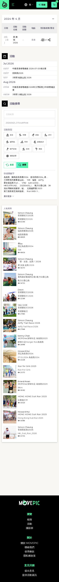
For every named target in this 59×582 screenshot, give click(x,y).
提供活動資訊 (29, 575)
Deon (21, 289)
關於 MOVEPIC (29, 543)
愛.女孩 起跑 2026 (26, 265)
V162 (24, 183)
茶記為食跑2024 (25, 246)
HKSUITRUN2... (11, 185)
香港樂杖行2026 (25, 215)
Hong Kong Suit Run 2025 (30, 418)
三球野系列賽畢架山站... (14, 180)
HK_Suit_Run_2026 (27, 433)
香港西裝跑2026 (25, 429)
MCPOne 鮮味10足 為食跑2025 (33, 338)
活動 (29, 523)
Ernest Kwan (24, 381)
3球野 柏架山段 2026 (21, 77)
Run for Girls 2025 (27, 366)
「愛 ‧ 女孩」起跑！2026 (29, 261)
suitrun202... (34, 183)
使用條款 (29, 551)
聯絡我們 (29, 547)
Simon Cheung (25, 213)
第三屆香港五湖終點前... (14, 191)
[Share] (49, 40)
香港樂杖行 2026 (25, 296)
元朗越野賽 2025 (34, 188)
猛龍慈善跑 (23, 234)
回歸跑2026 (17, 73)
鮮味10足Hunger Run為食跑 (31, 342)
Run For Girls (24, 370)
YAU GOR (22, 305)
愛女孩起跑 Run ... (12, 183)
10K (28, 180)
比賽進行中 (23, 400)
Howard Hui (23, 351)
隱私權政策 (29, 555)
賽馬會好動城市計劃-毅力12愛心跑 (33, 277)
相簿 (29, 519)
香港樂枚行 (23, 311)
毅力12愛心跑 (40, 185)
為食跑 (7, 177)
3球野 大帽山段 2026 (21, 94)
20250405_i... (26, 185)
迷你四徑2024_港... (39, 177)
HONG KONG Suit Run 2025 (32, 396)
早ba (20, 243)
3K (49, 185)
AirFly (41, 180)
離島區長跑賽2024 (20, 177)
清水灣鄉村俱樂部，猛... (14, 188)
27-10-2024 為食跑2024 (28, 357)
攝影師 (29, 528)
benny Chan (24, 336)
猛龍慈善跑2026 (25, 231)
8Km (20, 387)
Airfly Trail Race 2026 (29, 323)
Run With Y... (33, 191)
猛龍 (34, 180)
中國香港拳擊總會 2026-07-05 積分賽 (29, 68)
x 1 (46, 40)
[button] (53, 18)
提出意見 (29, 570)
